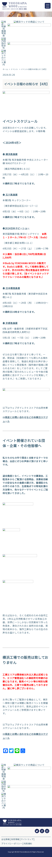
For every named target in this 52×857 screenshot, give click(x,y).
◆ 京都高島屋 (10, 323)
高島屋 (16, 288)
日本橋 (9, 288)
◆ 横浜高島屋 (10, 154)
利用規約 (28, 843)
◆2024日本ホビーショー (16, 228)
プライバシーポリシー (11, 843)
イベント (14, 69)
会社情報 (5, 839)
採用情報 (15, 839)
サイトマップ (27, 839)
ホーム (5, 69)
